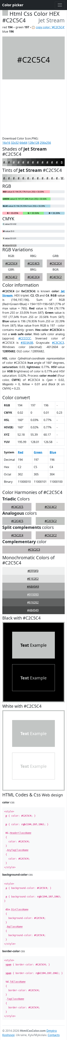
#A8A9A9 (33, 587)
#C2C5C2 (51, 521)
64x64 (23, 143)
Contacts (54, 1035)
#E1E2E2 (33, 579)
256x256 (45, 143)
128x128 (33, 143)
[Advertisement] (33, 107)
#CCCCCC (24, 338)
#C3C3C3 (58, 343)
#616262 (33, 602)
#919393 (33, 594)
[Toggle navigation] (60, 5)
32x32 (15, 143)
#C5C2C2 (51, 535)
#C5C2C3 (34, 550)
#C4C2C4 (33, 277)
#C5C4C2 (11, 277)
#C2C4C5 (33, 263)
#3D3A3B (27, 343)
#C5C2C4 (56, 263)
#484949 (33, 610)
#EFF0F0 (33, 571)
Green (38, 452)
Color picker (12, 5)
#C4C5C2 (56, 277)
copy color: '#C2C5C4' (50, 27)
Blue (53, 452)
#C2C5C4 (11, 263)
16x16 (6, 143)
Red (20, 452)
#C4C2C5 (17, 507)
